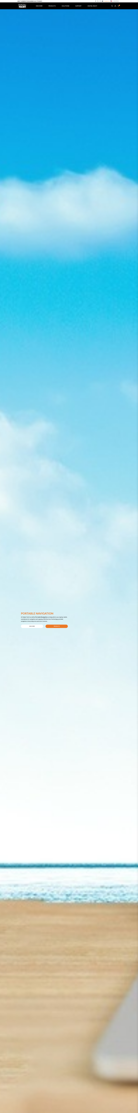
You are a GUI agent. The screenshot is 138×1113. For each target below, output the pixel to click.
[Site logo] (22, 5)
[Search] (112, 6)
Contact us (107, 1)
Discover (32, 626)
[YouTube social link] (102, 1)
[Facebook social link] (96, 1)
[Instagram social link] (100, 1)
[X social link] (98, 1)
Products (57, 626)
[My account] (115, 6)
